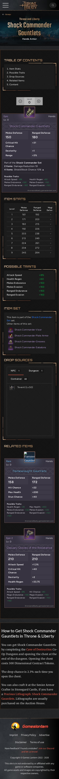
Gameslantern (35, 726)
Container (19, 379)
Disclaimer (21, 742)
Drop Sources (16, 76)
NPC (15, 370)
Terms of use (37, 742)
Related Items (16, 80)
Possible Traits (17, 72)
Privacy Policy (28, 735)
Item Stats (15, 68)
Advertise (44, 735)
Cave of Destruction (39, 649)
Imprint (14, 735)
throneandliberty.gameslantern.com (42, 190)
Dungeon (35, 370)
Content (13, 84)
